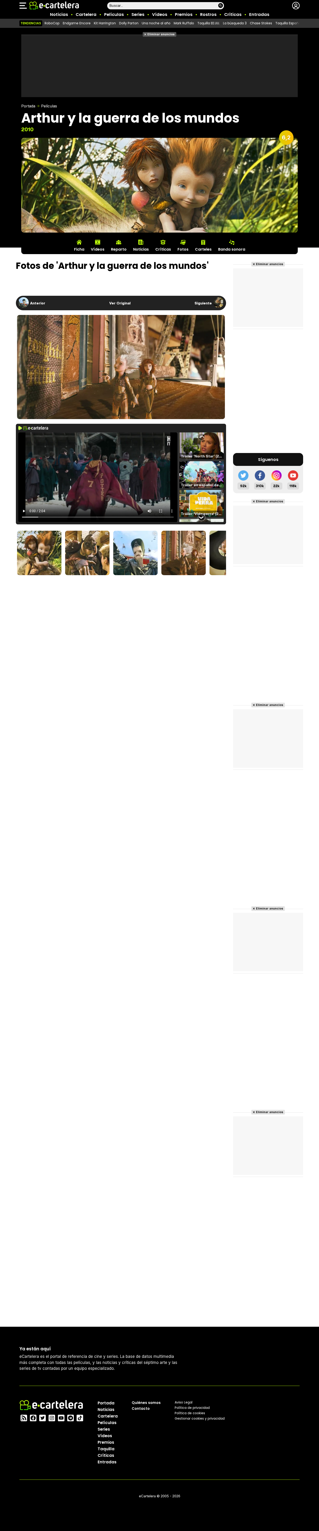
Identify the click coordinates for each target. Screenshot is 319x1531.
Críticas (232, 14)
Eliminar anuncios (161, 34)
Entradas (259, 14)
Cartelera (86, 14)
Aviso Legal (183, 1402)
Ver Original (120, 303)
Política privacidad (192, 1407)
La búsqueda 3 (235, 23)
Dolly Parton (128, 23)
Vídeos (159, 14)
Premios (183, 14)
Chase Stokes (261, 23)
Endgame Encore (77, 23)
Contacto (141, 1408)
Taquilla (106, 1449)
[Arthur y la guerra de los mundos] (39, 553)
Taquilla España (288, 23)
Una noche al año (156, 23)
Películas (114, 14)
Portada (28, 106)
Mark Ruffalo (184, 23)
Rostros (208, 14)
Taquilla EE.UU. (208, 23)
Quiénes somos (146, 1402)
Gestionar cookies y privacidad (200, 1418)
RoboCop (52, 23)
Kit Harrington (105, 23)
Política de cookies (190, 1413)
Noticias (59, 14)
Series (137, 14)
